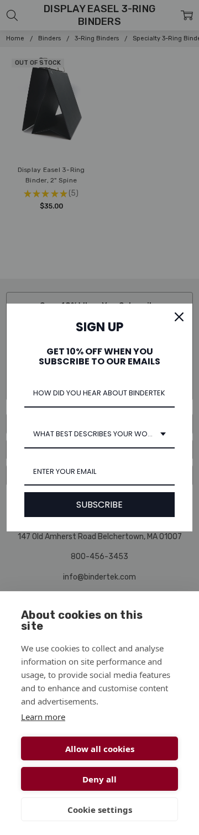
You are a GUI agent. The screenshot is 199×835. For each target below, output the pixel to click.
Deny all (99, 779)
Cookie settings (99, 809)
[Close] (179, 317)
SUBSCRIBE (99, 504)
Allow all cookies (99, 748)
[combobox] (99, 434)
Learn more (43, 716)
